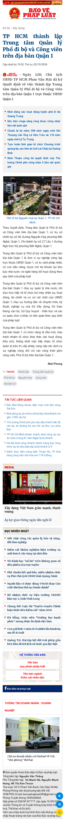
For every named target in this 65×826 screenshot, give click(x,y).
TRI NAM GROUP (13, 820)
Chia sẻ (59, 796)
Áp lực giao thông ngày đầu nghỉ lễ (28, 520)
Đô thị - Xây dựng (14, 28)
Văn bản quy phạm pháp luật (32, 664)
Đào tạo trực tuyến (40, 824)
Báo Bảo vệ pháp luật (18, 688)
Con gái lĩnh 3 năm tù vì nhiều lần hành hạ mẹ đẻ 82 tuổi (33, 630)
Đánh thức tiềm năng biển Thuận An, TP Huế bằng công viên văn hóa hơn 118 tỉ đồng (33, 453)
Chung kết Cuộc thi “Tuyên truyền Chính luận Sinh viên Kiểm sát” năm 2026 (33, 608)
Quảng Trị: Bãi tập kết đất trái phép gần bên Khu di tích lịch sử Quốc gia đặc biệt (33, 642)
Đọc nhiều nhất (17, 531)
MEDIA (9, 467)
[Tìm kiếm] (59, 812)
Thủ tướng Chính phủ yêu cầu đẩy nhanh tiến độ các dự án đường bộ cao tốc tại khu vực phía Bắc (33, 426)
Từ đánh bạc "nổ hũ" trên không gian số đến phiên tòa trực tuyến (33, 562)
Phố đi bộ (9, 377)
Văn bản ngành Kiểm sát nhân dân (32, 675)
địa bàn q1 (10, 383)
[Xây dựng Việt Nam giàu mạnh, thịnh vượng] (32, 487)
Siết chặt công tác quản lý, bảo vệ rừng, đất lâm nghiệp (33, 540)
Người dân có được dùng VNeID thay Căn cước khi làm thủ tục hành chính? (33, 585)
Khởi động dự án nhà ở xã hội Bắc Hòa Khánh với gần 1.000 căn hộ (33, 415)
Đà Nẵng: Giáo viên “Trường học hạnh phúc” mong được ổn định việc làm (33, 619)
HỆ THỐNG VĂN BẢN (33, 655)
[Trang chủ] (32, 13)
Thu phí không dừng (15, 824)
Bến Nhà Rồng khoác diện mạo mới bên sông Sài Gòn (33, 407)
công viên (41, 377)
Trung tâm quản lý (43, 371)
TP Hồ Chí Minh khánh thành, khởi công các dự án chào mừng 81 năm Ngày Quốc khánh (33, 436)
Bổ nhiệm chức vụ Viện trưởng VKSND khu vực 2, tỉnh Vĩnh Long (33, 596)
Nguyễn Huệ (25, 377)
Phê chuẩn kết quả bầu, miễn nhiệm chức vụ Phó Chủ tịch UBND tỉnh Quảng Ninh (33, 574)
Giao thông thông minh (39, 820)
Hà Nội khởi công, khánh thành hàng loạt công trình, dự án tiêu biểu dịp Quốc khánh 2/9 (33, 445)
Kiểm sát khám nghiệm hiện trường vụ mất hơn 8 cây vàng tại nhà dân (33, 551)
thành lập (23, 371)
